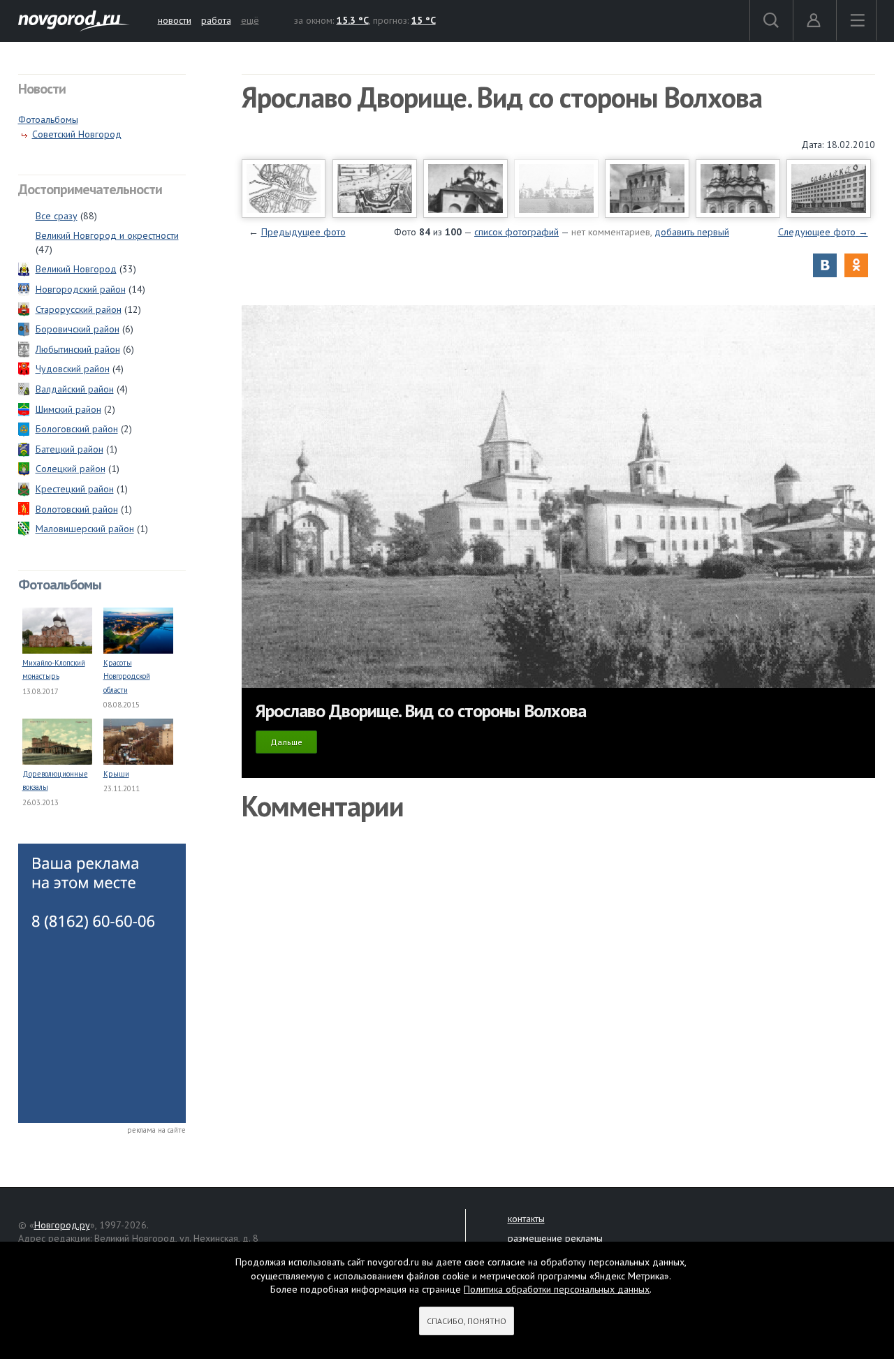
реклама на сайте (156, 1130)
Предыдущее (303, 232)
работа (216, 20)
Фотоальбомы (48, 119)
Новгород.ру (62, 1225)
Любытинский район (78, 349)
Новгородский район (81, 289)
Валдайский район (75, 389)
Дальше (286, 742)
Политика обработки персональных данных (557, 1289)
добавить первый (691, 232)
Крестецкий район (75, 489)
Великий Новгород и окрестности (107, 235)
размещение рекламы (555, 1238)
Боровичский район (77, 329)
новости (174, 20)
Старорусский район (79, 309)
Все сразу (57, 216)
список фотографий (516, 232)
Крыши (116, 774)
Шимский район (68, 409)
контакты (526, 1218)
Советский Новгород (77, 134)
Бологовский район (77, 429)
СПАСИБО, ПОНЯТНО (466, 1321)
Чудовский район (73, 368)
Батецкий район (69, 449)
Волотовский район (77, 509)
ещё (250, 20)
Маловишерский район (85, 528)
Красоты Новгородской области (126, 676)
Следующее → (823, 232)
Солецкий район (70, 468)
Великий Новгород (76, 269)
